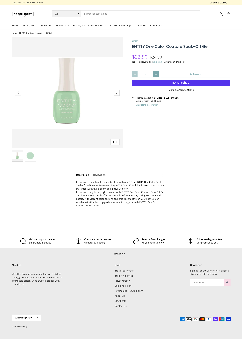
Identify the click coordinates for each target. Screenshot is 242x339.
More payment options (181, 89)
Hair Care (28, 25)
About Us (155, 25)
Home (15, 25)
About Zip (120, 295)
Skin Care (46, 25)
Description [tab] (82, 174)
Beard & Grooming (120, 25)
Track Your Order (124, 270)
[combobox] (126, 14)
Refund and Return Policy (129, 290)
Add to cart (195, 74)
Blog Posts (120, 300)
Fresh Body (22, 326)
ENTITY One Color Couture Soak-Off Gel (35, 33)
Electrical (61, 25)
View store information (147, 104)
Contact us (121, 305)
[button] (228, 14)
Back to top (119, 253)
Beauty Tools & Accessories (88, 25)
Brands (142, 25)
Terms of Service (124, 275)
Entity (135, 40)
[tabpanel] (121, 194)
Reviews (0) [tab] (99, 174)
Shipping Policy (123, 285)
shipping (157, 61)
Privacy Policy (122, 280)
